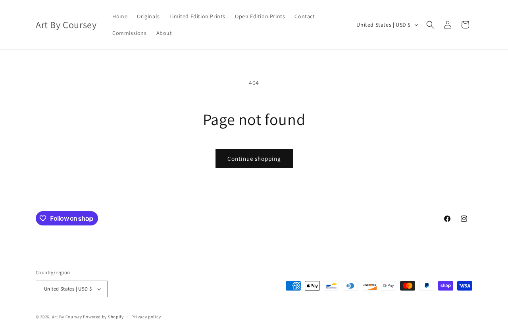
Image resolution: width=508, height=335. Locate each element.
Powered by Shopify (103, 317)
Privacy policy (146, 317)
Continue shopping (254, 158)
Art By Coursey (67, 317)
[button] (430, 24)
